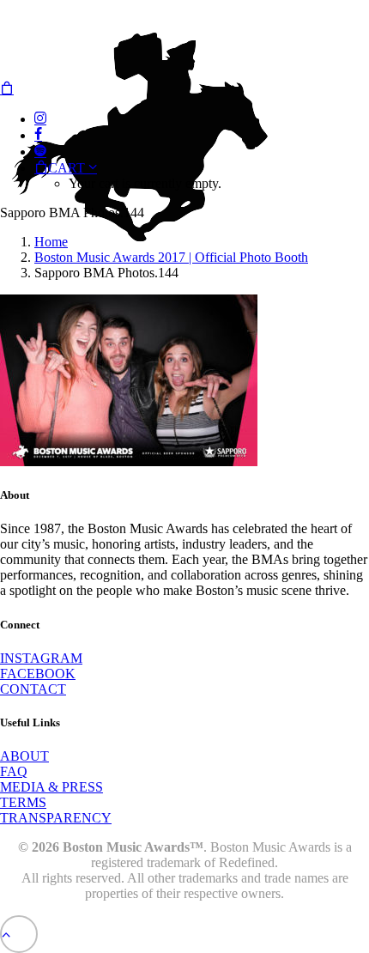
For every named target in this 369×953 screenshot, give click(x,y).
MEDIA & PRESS (51, 787)
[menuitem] (201, 175)
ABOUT (24, 756)
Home (51, 241)
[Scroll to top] (19, 933)
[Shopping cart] (7, 89)
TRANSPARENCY (56, 817)
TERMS (23, 802)
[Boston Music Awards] (184, 40)
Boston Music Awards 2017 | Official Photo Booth (171, 257)
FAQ (13, 771)
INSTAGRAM (41, 658)
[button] (40, 119)
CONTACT (33, 689)
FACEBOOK (38, 673)
